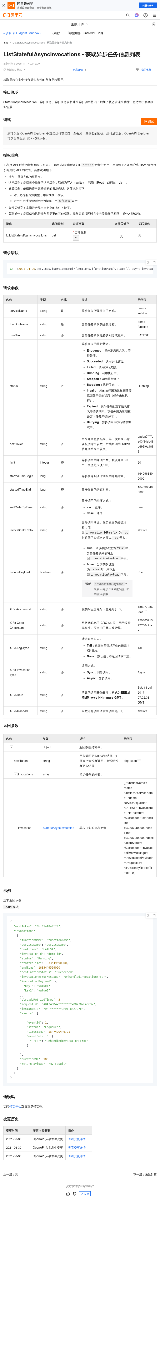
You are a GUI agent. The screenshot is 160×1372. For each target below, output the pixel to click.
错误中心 (15, 1106)
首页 (5, 42)
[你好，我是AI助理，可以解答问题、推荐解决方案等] (136, 15)
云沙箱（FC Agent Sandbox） (22, 32)
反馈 (86, 1193)
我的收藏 (146, 69)
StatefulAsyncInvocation (58, 828)
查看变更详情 (77, 1139)
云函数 (55, 32)
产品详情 (78, 69)
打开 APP (147, 5)
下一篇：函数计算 (145, 1174)
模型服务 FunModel (82, 32)
